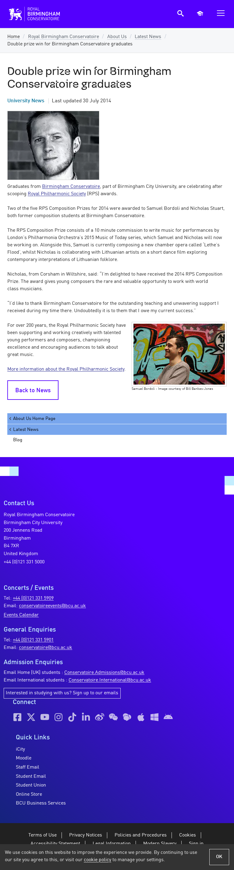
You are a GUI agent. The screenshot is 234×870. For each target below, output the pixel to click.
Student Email (31, 776)
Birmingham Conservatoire (71, 186)
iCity (20, 749)
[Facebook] (17, 717)
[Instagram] (58, 717)
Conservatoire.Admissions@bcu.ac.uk (104, 672)
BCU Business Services (41, 803)
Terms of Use (42, 835)
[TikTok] (72, 717)
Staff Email (27, 767)
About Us (117, 36)
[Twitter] (31, 717)
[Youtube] (44, 717)
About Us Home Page (34, 418)
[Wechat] (113, 717)
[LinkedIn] (85, 717)
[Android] (168, 717)
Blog (17, 440)
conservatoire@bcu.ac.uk (45, 647)
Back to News (33, 391)
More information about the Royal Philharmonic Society (65, 369)
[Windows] (154, 717)
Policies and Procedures (141, 835)
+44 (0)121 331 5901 (33, 640)
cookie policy (97, 860)
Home (13, 36)
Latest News (148, 36)
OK (219, 856)
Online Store (29, 794)
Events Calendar (21, 615)
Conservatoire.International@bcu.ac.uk (110, 680)
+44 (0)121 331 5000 (24, 562)
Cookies (187, 835)
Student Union (31, 785)
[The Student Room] (127, 717)
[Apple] (140, 717)
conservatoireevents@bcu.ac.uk (52, 606)
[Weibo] (99, 717)
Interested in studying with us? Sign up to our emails (62, 693)
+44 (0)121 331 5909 (33, 598)
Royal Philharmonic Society (57, 194)
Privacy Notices (85, 835)
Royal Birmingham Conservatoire (63, 36)
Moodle (23, 758)
